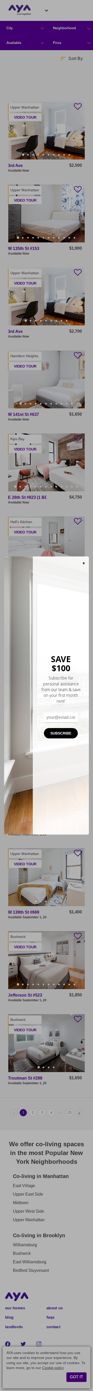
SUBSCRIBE (60, 733)
